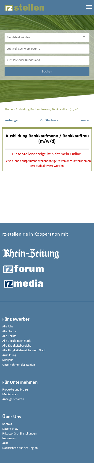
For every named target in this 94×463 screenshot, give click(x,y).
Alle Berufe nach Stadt (16, 341)
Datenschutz (10, 429)
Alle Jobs (7, 326)
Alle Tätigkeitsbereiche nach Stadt (24, 350)
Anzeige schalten (13, 399)
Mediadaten (10, 394)
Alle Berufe (9, 336)
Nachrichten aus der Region (20, 448)
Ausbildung (9, 355)
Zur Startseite (49, 120)
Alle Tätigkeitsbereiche (16, 345)
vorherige (11, 120)
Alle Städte (9, 331)
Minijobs (7, 360)
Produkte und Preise (15, 389)
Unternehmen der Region (18, 365)
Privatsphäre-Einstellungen (19, 433)
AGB (5, 443)
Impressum (9, 438)
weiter (85, 120)
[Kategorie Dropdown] (84, 37)
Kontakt (7, 424)
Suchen (47, 71)
